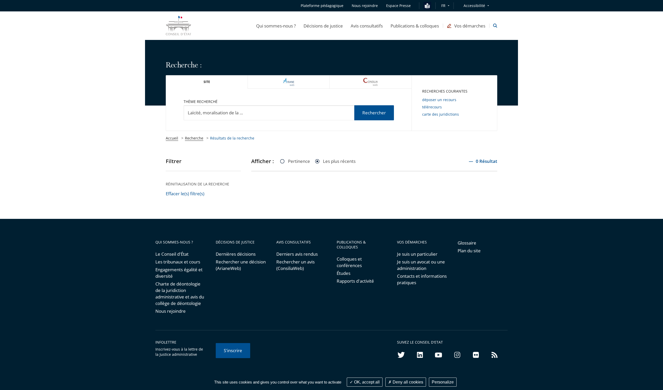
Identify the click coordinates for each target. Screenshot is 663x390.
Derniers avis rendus (297, 254)
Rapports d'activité (355, 281)
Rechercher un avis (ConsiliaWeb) (295, 265)
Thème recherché (201, 101)
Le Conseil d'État (172, 254)
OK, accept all (366, 382)
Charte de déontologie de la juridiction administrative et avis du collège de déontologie (179, 293)
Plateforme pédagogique (322, 5)
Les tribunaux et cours (177, 262)
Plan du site (469, 251)
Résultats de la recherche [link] (232, 138)
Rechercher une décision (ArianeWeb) (241, 265)
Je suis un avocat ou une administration (421, 265)
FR (443, 5)
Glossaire (467, 243)
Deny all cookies (407, 382)
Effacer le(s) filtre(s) (185, 194)
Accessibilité (474, 5)
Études (343, 273)
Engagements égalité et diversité (179, 273)
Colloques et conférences (349, 262)
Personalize (443, 382)
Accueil (172, 138)
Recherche (194, 138)
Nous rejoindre (170, 311)
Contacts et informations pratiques (422, 279)
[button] (276, 25)
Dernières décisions (236, 254)
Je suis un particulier (417, 254)
